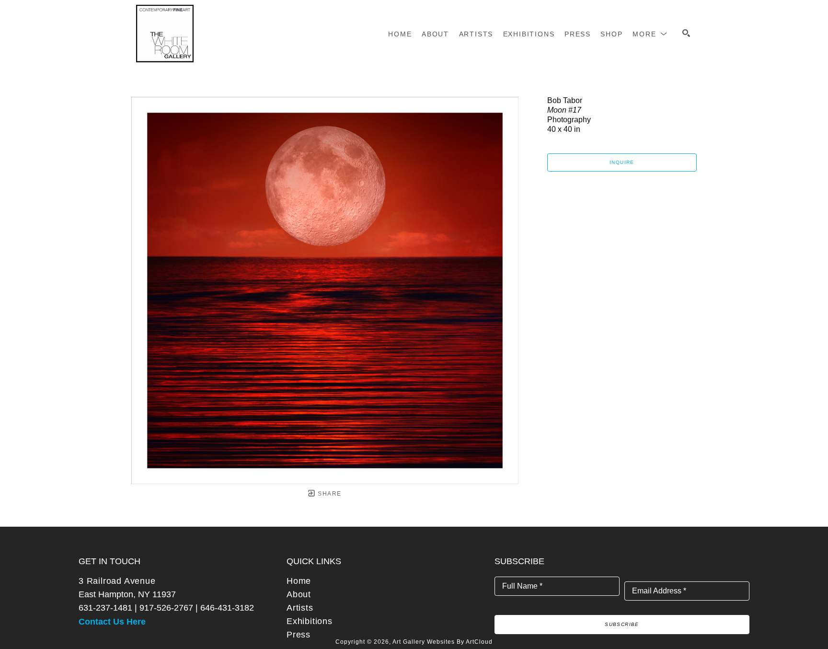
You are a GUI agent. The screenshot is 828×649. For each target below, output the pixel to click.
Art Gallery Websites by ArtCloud (442, 641)
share (328, 493)
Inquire (622, 162)
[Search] (686, 33)
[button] (649, 34)
